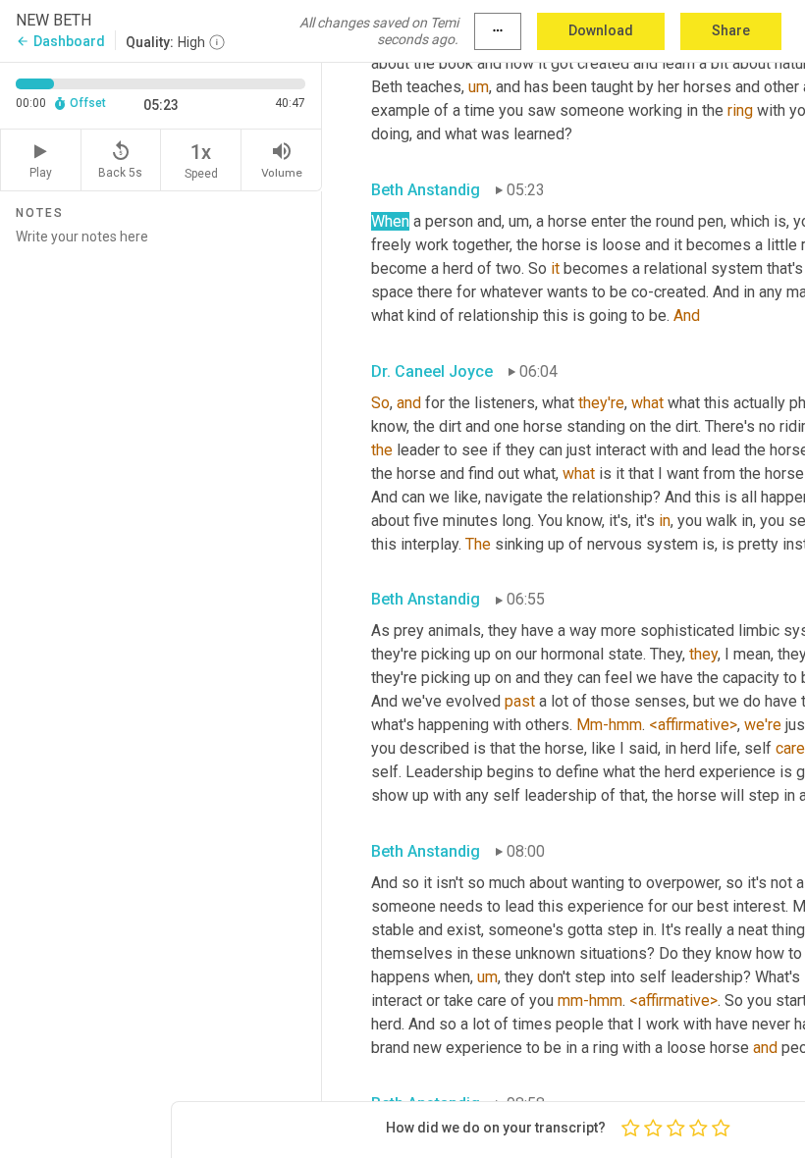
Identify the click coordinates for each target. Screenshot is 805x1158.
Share (731, 30)
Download (600, 30)
